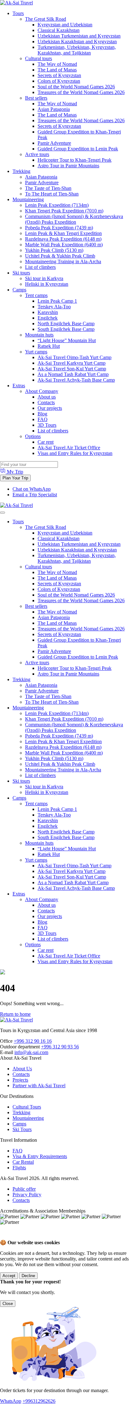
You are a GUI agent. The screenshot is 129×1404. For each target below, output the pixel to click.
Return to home (15, 1014)
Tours (18, 13)
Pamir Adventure (54, 143)
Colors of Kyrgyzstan (59, 81)
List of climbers (40, 267)
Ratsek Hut (49, 346)
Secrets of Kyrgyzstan (59, 75)
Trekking (21, 171)
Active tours (37, 154)
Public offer (24, 1189)
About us (47, 396)
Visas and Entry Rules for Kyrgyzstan (75, 453)
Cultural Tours (27, 1106)
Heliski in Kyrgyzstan (46, 284)
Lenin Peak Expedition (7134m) (57, 205)
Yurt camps (36, 351)
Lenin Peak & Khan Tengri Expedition (63, 233)
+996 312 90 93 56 (60, 1046)
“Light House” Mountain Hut (67, 340)
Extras (19, 385)
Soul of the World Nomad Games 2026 (76, 86)
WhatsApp (10, 1401)
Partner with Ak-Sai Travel (39, 1085)
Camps (19, 289)
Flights (19, 1167)
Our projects (50, 408)
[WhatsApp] (6, 1236)
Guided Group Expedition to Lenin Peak (78, 148)
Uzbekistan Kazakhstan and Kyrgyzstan (77, 41)
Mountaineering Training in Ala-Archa (63, 261)
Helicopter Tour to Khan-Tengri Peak (74, 160)
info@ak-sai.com (31, 1052)
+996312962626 (39, 1401)
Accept (9, 1275)
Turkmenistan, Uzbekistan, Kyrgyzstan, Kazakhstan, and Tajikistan (77, 49)
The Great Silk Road (45, 19)
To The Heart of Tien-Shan (52, 193)
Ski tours (21, 272)
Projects (20, 1080)
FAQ (43, 419)
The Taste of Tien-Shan (48, 188)
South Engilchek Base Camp (66, 329)
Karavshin (48, 312)
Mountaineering (28, 199)
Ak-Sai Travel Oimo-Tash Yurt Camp (74, 357)
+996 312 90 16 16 (33, 1041)
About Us (22, 1068)
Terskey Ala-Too (54, 306)
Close (8, 1303)
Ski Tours (22, 1129)
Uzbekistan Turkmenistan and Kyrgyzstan (79, 36)
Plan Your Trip (15, 478)
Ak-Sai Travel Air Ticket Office (69, 447)
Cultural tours (38, 58)
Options (33, 436)
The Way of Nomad (57, 64)
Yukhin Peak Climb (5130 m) (54, 250)
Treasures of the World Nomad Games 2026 (81, 92)
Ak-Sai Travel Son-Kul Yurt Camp (72, 368)
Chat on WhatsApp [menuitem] (32, 489)
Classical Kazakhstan (59, 30)
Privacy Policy (27, 1194)
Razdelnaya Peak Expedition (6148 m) (63, 239)
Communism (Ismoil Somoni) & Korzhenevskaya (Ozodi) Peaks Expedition (74, 219)
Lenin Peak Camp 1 (57, 301)
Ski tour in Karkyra (44, 278)
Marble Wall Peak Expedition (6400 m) (64, 244)
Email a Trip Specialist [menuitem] (35, 494)
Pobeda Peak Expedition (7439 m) (59, 227)
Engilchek (48, 318)
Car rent (46, 442)
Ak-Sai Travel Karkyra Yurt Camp (72, 363)
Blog (42, 413)
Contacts (46, 402)
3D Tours (47, 425)
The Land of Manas (57, 69)
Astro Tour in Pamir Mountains (68, 165)
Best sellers (36, 98)
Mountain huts (39, 334)
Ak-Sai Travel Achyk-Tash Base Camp (76, 380)
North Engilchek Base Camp (66, 323)
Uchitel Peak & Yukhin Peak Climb (60, 255)
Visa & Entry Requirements (40, 1156)
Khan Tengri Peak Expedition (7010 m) (64, 210)
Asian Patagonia (54, 109)
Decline (28, 1275)
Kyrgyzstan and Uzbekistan (65, 24)
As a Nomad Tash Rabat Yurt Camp (73, 374)
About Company (41, 391)
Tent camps (36, 295)
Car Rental (23, 1162)
